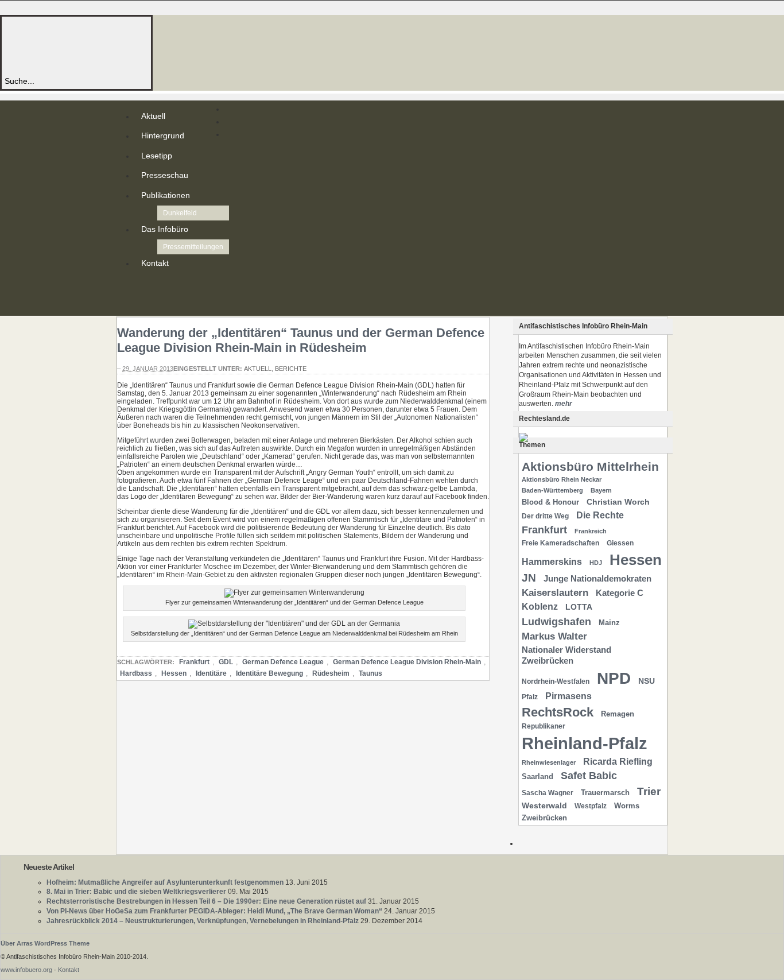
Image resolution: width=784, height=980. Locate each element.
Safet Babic (589, 775)
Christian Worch (618, 501)
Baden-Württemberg (552, 490)
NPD (614, 678)
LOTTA (578, 606)
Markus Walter (554, 636)
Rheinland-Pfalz (584, 743)
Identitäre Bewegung (269, 673)
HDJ (595, 562)
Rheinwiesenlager (549, 762)
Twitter (143, 295)
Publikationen (165, 195)
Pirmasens (568, 696)
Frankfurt (194, 662)
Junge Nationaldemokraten (597, 578)
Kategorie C (619, 593)
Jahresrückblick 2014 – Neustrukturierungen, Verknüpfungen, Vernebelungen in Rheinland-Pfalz (202, 921)
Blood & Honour (550, 502)
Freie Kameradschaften (560, 543)
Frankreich (591, 531)
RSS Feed (143, 285)
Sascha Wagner (547, 793)
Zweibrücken (544, 818)
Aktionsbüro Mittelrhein (590, 466)
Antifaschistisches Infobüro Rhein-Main (159, 45)
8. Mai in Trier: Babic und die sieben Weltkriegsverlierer (136, 892)
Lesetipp (156, 155)
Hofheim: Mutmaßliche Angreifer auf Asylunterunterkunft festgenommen (165, 882)
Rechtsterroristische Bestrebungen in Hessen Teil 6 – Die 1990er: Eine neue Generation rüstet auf (206, 901)
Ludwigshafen (556, 621)
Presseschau (164, 175)
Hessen (174, 673)
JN (529, 578)
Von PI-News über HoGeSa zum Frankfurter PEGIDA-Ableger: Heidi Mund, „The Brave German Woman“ (214, 911)
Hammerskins (552, 562)
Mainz (609, 622)
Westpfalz (591, 806)
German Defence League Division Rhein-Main (407, 662)
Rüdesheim (331, 673)
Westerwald (544, 805)
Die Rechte (600, 515)
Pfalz (530, 697)
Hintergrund (162, 135)
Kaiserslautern (555, 592)
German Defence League (283, 662)
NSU (646, 680)
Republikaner (543, 726)
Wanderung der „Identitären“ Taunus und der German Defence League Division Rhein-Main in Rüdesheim (300, 340)
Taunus (370, 673)
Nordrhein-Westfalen (555, 681)
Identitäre (211, 673)
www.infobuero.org (26, 969)
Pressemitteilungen (193, 247)
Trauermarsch (605, 792)
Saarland (537, 776)
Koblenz (540, 606)
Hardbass (136, 673)
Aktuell (153, 116)
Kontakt (155, 263)
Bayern (601, 490)
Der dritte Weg (545, 516)
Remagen (617, 714)
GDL (226, 662)
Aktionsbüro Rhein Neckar (561, 479)
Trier (649, 791)
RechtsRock (557, 712)
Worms (626, 805)
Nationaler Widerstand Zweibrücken (566, 655)
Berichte (290, 368)
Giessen (620, 543)
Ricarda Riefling (618, 761)
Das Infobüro (164, 229)
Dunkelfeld (180, 213)
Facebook (143, 304)
